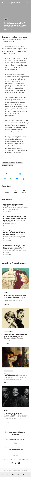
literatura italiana (7, 165)
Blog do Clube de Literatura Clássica (15, 433)
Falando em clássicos (16, 449)
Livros (10, 331)
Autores (23, 447)
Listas (6, 19)
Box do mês (17, 459)
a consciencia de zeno (8, 162)
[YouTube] (15, 463)
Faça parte (25, 459)
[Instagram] (12, 463)
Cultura (7, 447)
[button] (2, 2)
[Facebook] (19, 463)
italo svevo (19, 162)
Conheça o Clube (8, 459)
